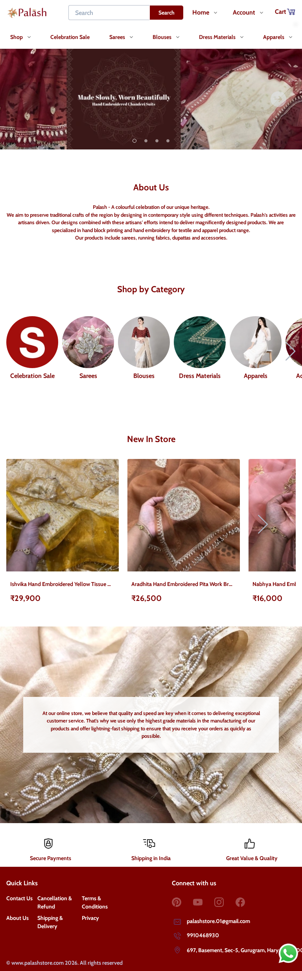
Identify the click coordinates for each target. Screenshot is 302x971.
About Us (17, 917)
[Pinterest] (182, 902)
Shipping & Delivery (50, 922)
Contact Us (19, 898)
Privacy (90, 917)
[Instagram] (225, 902)
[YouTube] (203, 902)
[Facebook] (246, 902)
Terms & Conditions (95, 902)
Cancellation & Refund (54, 902)
